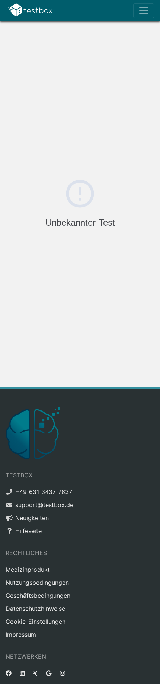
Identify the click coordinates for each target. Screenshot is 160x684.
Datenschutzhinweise (35, 608)
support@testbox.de (44, 505)
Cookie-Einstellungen (35, 621)
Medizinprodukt (28, 569)
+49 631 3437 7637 (43, 492)
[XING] (35, 673)
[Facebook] (9, 673)
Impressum (21, 634)
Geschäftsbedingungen (38, 595)
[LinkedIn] (22, 673)
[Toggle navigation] (143, 10)
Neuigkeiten (32, 518)
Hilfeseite (28, 531)
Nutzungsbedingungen (37, 582)
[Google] (49, 673)
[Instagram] (62, 673)
